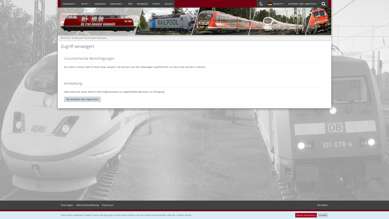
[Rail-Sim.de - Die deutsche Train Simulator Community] (194, 22)
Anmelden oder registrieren (302, 3)
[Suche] (323, 4)
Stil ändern (322, 205)
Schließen (323, 215)
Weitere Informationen (306, 215)
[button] (276, 4)
